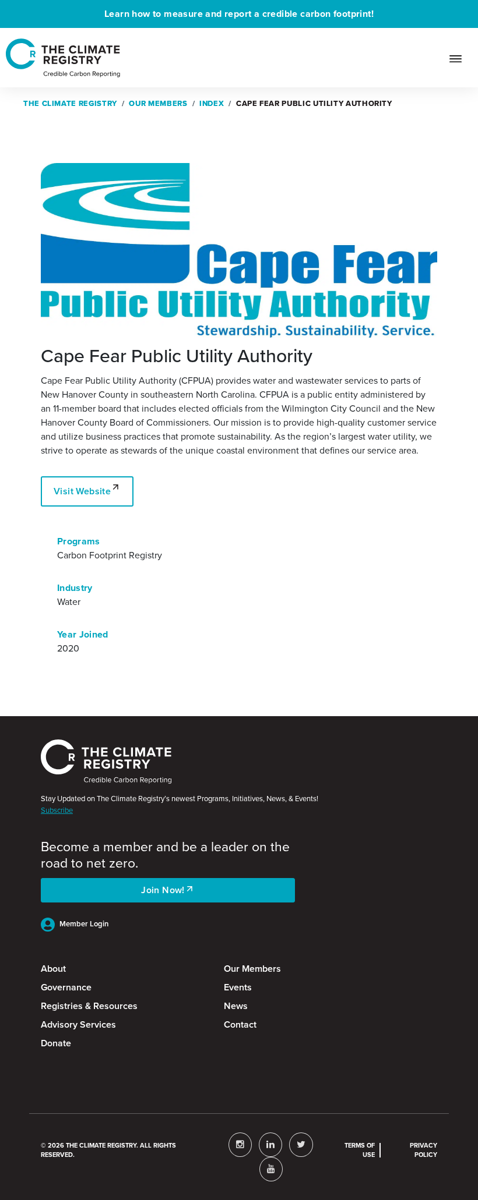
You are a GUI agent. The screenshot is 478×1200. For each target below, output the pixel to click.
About (53, 968)
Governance (66, 987)
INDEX (211, 103)
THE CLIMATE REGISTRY (70, 103)
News (236, 1006)
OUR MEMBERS (158, 103)
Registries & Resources (89, 1006)
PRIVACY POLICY (423, 1150)
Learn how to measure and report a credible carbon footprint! (239, 13)
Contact (240, 1024)
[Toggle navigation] (460, 57)
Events (238, 987)
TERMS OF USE (360, 1150)
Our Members (252, 968)
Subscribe (57, 810)
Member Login (83, 923)
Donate (56, 1043)
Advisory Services (78, 1024)
